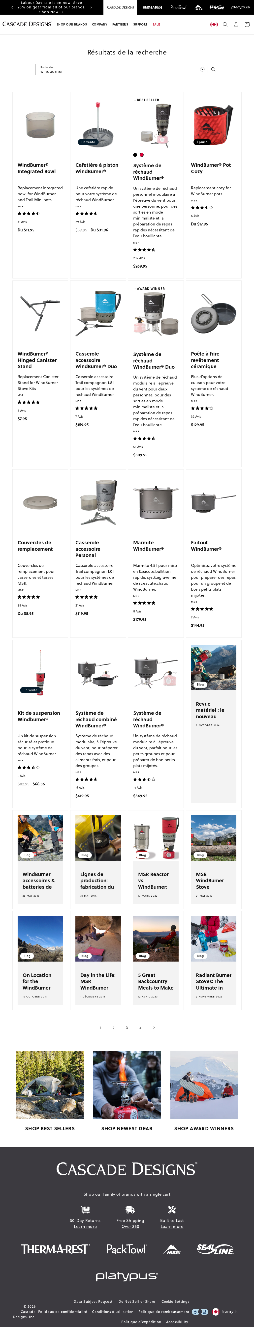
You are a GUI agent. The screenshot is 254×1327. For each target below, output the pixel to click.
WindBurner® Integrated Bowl (37, 168)
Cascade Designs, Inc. (24, 1314)
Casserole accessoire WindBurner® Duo (96, 359)
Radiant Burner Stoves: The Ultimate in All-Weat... (213, 984)
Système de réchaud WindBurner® (148, 171)
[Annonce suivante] (91, 7)
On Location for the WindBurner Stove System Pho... (39, 987)
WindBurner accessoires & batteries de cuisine (39, 883)
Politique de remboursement (163, 1311)
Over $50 (130, 1226)
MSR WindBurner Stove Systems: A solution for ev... (210, 890)
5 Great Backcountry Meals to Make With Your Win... (156, 987)
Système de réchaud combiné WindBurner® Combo (96, 722)
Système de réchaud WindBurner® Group (148, 722)
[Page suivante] (153, 1027)
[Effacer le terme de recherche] (202, 69)
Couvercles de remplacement (35, 545)
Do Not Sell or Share (137, 1301)
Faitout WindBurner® (206, 545)
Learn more (85, 1226)
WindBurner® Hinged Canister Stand (37, 359)
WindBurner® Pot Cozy (211, 168)
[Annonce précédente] (12, 7)
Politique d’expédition (141, 1321)
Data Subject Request (93, 1301)
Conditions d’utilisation (112, 1311)
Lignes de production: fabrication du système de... (97, 883)
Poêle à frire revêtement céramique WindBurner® (206, 363)
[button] (72, 24)
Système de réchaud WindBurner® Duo (154, 360)
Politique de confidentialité (62, 1311)
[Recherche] (213, 69)
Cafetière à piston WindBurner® (96, 168)
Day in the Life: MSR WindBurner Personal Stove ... (98, 987)
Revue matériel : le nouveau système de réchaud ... (210, 716)
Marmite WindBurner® (148, 545)
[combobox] (127, 69)
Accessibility (177, 1321)
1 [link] (100, 1027)
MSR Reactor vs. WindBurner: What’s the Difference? (153, 886)
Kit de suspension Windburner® (39, 716)
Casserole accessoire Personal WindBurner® (90, 551)
